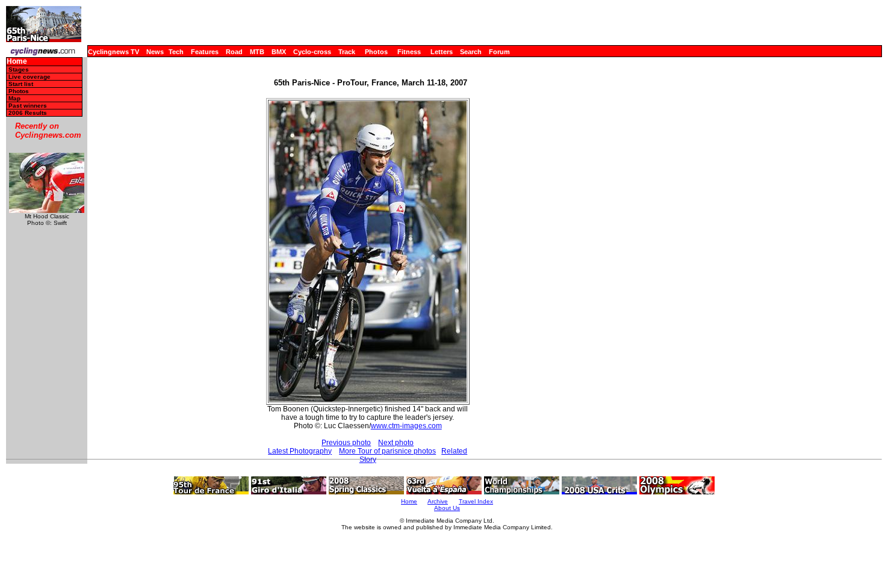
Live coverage (29, 76)
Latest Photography (300, 451)
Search (471, 51)
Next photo (396, 442)
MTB (257, 51)
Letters (441, 51)
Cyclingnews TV (113, 51)
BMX (279, 51)
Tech (176, 51)
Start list (20, 84)
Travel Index (476, 501)
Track (346, 51)
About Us (447, 508)
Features (205, 51)
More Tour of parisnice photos (387, 451)
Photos (376, 51)
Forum (499, 51)
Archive (437, 501)
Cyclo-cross (312, 51)
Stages (18, 69)
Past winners (27, 105)
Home (17, 62)
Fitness (409, 51)
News (155, 51)
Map (14, 98)
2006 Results (27, 112)
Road (234, 51)
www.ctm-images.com (406, 426)
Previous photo (346, 442)
